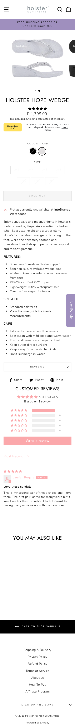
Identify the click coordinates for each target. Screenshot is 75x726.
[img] (13, 471)
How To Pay (37, 684)
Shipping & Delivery (37, 650)
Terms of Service (37, 671)
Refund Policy (37, 664)
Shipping (31, 119)
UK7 (23, 181)
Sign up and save (37, 704)
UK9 (52, 181)
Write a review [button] (37, 440)
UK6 (58, 170)
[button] (37, 109)
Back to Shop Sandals (40, 626)
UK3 (17, 170)
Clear (42, 151)
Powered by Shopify (37, 722)
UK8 (37, 181)
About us (37, 678)
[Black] (14, 594)
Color (37, 143)
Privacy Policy (37, 657)
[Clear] (18, 594)
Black (33, 151)
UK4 (31, 170)
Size (37, 162)
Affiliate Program (37, 691)
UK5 (44, 170)
